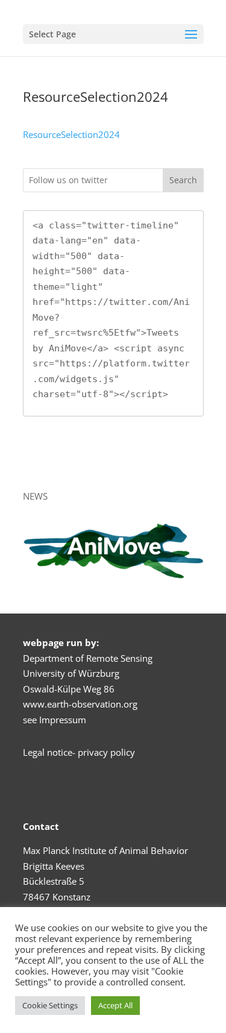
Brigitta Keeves (53, 866)
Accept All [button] (115, 1005)
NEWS (35, 496)
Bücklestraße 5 (53, 881)
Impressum (62, 720)
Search (183, 180)
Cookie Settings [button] (50, 1005)
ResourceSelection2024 (71, 134)
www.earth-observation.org (80, 704)
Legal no (40, 752)
